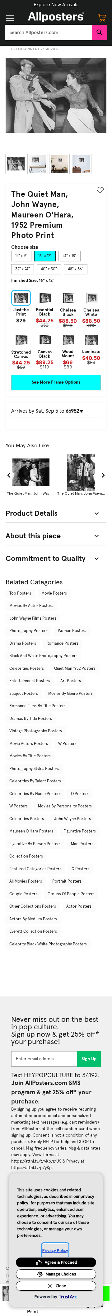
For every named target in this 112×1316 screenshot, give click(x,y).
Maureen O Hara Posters (31, 831)
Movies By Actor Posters (31, 606)
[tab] (21, 256)
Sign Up (89, 1059)
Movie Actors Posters (28, 744)
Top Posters (20, 593)
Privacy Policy (55, 1250)
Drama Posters (22, 644)
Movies (51, 49)
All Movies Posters (25, 881)
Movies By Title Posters (30, 756)
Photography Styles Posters (34, 769)
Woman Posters (72, 631)
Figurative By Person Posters (35, 844)
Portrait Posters (67, 881)
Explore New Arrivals (56, 4)
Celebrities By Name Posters (35, 794)
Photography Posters (28, 631)
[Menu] (10, 18)
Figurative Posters (79, 831)
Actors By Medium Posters (33, 919)
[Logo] (56, 17)
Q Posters (80, 869)
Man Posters (82, 844)
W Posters (67, 744)
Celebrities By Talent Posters (35, 781)
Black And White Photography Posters (43, 656)
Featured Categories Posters (35, 869)
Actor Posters (78, 907)
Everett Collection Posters (33, 932)
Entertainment (25, 49)
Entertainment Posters (29, 681)
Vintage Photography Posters (35, 731)
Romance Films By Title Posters (37, 706)
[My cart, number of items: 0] (102, 17)
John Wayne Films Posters (32, 619)
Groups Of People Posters (71, 894)
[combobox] (48, 32)
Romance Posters (62, 644)
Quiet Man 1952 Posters (75, 669)
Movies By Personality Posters (65, 806)
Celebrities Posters (26, 669)
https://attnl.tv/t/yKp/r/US (36, 1161)
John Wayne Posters (72, 819)
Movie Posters (54, 593)
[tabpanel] (56, 329)
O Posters (80, 794)
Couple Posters (23, 894)
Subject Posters (23, 694)
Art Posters (70, 681)
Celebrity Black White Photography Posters (48, 944)
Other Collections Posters (32, 907)
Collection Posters (26, 856)
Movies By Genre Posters (70, 694)
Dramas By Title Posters (30, 719)
